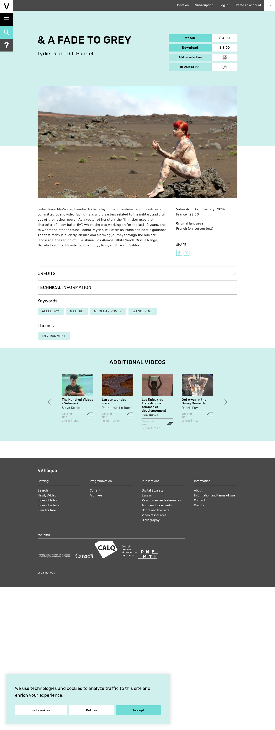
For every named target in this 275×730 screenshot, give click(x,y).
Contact (199, 500)
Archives (96, 495)
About (198, 490)
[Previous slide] (49, 401)
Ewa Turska (150, 415)
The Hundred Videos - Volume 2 (77, 401)
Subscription (204, 5)
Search (43, 490)
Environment (54, 336)
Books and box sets (155, 510)
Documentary (204, 209)
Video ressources (154, 515)
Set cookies (41, 710)
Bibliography (151, 520)
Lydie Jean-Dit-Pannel (65, 54)
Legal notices (46, 572)
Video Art (183, 209)
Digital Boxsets (152, 490)
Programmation (101, 481)
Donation (182, 5)
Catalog (43, 481)
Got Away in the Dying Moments (194, 401)
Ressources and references (161, 500)
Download (197, 48)
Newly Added (47, 495)
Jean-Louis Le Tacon (117, 408)
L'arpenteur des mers (114, 401)
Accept (139, 710)
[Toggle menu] (6, 19)
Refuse (91, 710)
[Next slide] (225, 401)
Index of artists (48, 505)
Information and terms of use (214, 495)
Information (202, 481)
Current (95, 490)
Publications (150, 481)
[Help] (6, 45)
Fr (269, 5)
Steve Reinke (71, 408)
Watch (198, 38)
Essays (147, 495)
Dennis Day (190, 408)
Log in (224, 5)
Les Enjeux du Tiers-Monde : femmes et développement (154, 405)
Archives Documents (157, 505)
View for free (47, 510)
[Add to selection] (90, 414)
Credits (199, 505)
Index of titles (47, 500)
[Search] (6, 32)
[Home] (6, 6)
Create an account (248, 5)
